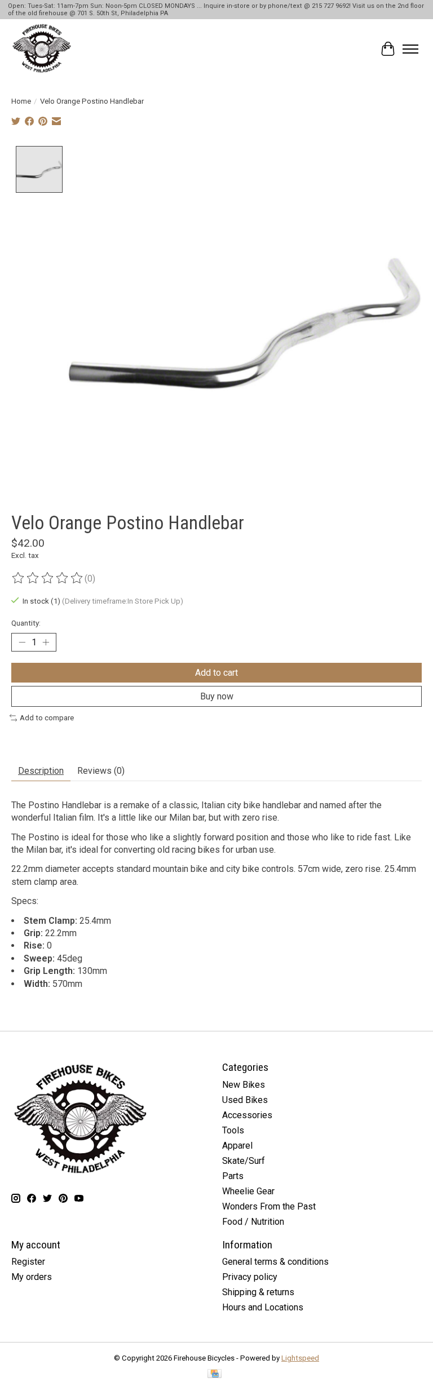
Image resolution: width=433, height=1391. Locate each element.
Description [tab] (41, 770)
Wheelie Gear (248, 1191)
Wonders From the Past (269, 1206)
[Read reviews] (48, 578)
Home (21, 101)
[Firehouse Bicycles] (41, 49)
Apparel (237, 1145)
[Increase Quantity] (45, 642)
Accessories (247, 1115)
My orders (31, 1277)
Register (28, 1261)
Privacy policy (249, 1277)
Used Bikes (245, 1100)
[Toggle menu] (410, 49)
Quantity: (26, 623)
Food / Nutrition (253, 1221)
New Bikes (243, 1084)
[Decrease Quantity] (22, 642)
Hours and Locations (262, 1307)
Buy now (216, 696)
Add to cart (216, 672)
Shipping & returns (258, 1292)
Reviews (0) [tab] (101, 770)
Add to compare (47, 718)
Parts (233, 1176)
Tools (233, 1130)
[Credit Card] (214, 1374)
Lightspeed (300, 1358)
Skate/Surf (243, 1160)
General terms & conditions (275, 1261)
